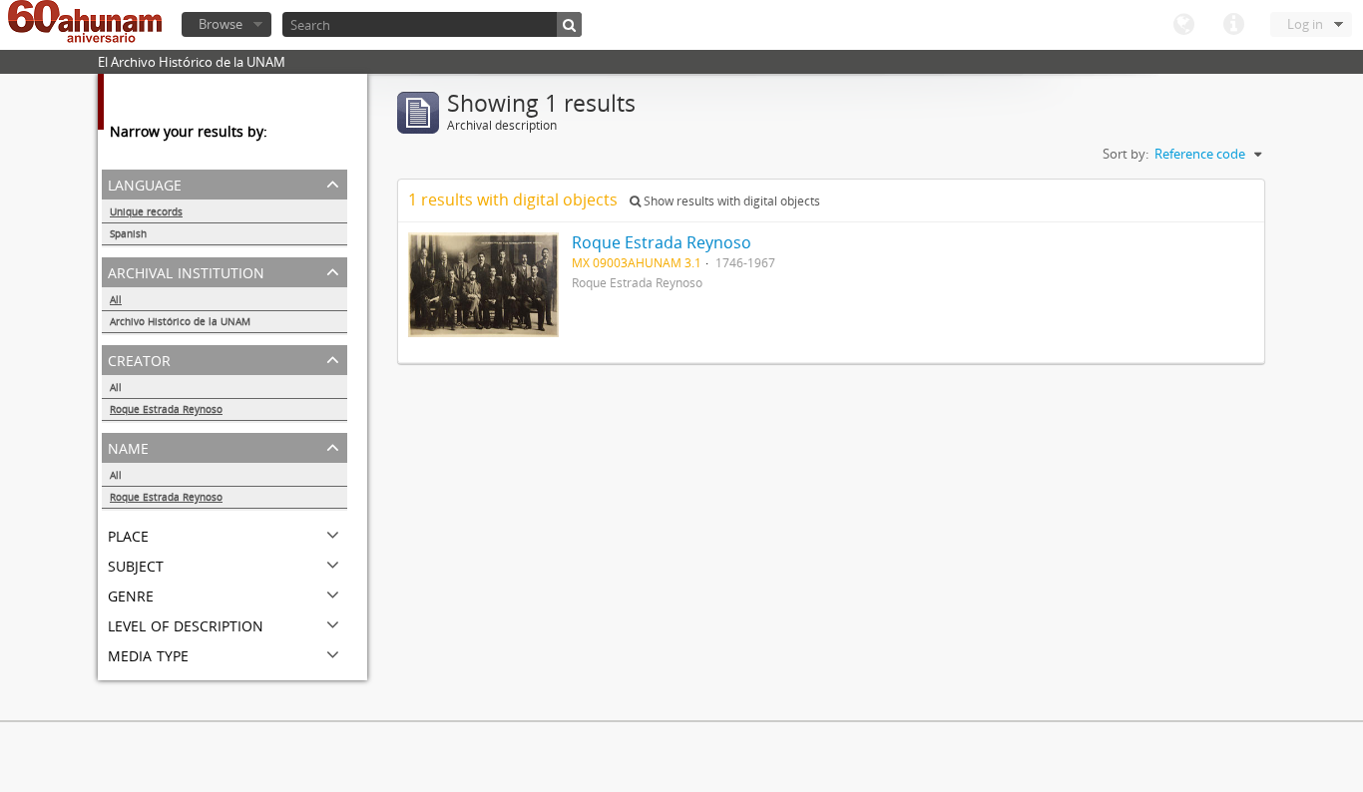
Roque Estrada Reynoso (166, 409)
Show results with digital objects (730, 201)
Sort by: (1125, 154)
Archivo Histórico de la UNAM (180, 321)
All (116, 299)
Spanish (128, 233)
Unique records (146, 211)
